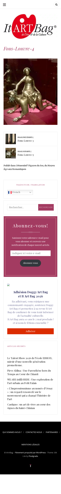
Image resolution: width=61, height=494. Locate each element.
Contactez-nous (34, 432)
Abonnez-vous (30, 263)
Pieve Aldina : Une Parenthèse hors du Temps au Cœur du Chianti (29, 372)
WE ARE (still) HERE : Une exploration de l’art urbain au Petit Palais (30, 381)
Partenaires (52, 432)
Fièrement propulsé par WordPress (30, 452)
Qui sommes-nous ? (12, 432)
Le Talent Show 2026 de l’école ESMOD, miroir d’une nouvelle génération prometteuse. (29, 361)
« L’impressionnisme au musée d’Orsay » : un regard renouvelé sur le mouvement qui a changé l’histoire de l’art (30, 394)
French (16, 192)
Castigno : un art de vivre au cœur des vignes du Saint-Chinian (28, 406)
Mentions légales (30, 444)
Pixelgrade (33, 456)
